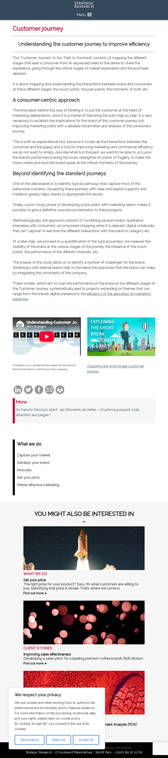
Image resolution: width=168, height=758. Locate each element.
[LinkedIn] (18, 390)
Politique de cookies (117, 747)
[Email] (49, 390)
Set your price (28, 477)
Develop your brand (33, 463)
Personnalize (30, 740)
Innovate (24, 470)
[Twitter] (28, 390)
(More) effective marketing (38, 485)
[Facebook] (39, 390)
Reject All (58, 740)
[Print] (60, 390)
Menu (81, 15)
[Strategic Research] (84, 5)
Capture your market (33, 455)
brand (47, 147)
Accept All (86, 740)
